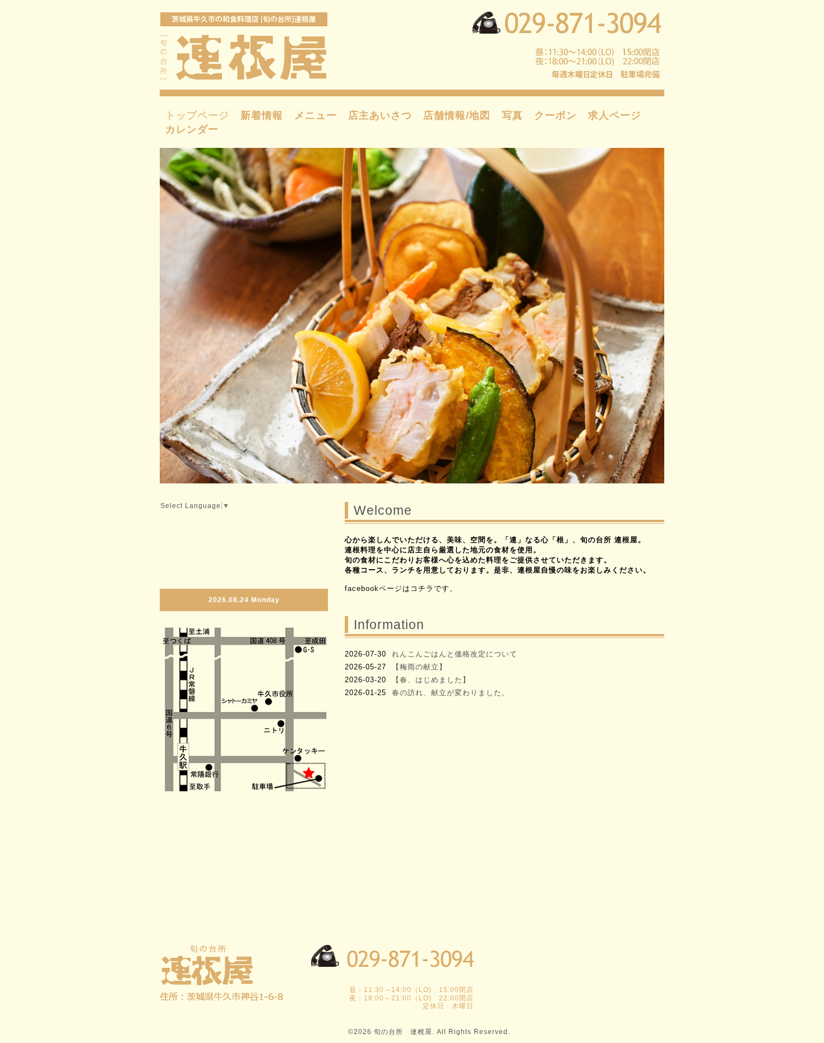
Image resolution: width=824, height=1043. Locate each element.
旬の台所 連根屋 (403, 1032)
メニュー (315, 115)
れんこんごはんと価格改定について (454, 654)
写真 (512, 115)
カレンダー (192, 129)
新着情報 (261, 115)
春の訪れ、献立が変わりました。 (451, 692)
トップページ (197, 115)
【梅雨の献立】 (419, 667)
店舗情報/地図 (456, 115)
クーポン (555, 115)
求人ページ (614, 115)
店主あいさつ (380, 115)
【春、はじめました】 (431, 680)
